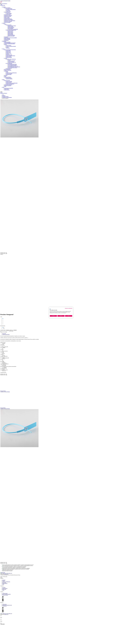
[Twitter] (2, 598)
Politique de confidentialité (68, 308)
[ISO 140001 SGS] (3, 573)
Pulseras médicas (4, 583)
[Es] (5, 0)
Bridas (3, 590)
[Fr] (2, 0)
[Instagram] (2, 599)
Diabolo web (6, 574)
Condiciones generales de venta (7, 605)
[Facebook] (2, 597)
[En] (8, 0)
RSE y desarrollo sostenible (6, 594)
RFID (3, 584)
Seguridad (3, 95)
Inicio (3, 94)
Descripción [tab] (4, 333)
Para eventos (4, 582)
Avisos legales (4, 604)
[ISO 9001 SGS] (9, 573)
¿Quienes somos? (5, 593)
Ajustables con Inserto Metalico (7, 97)
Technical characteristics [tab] (6, 334)
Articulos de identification (6, 581)
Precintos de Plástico (5, 96)
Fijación (3, 580)
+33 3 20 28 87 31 (4, 3)
